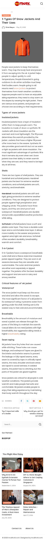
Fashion (6, 15)
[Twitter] (27, 401)
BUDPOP (6, 438)
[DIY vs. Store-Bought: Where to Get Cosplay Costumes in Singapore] (33, 465)
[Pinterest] (33, 401)
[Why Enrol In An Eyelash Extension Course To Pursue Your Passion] (12, 465)
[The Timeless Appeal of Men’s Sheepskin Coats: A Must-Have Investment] (12, 497)
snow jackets (20, 88)
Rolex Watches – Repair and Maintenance (30, 509)
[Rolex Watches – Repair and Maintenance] (33, 497)
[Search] (41, 3)
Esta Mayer (10, 27)
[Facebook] (21, 401)
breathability (14, 334)
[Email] (40, 401)
